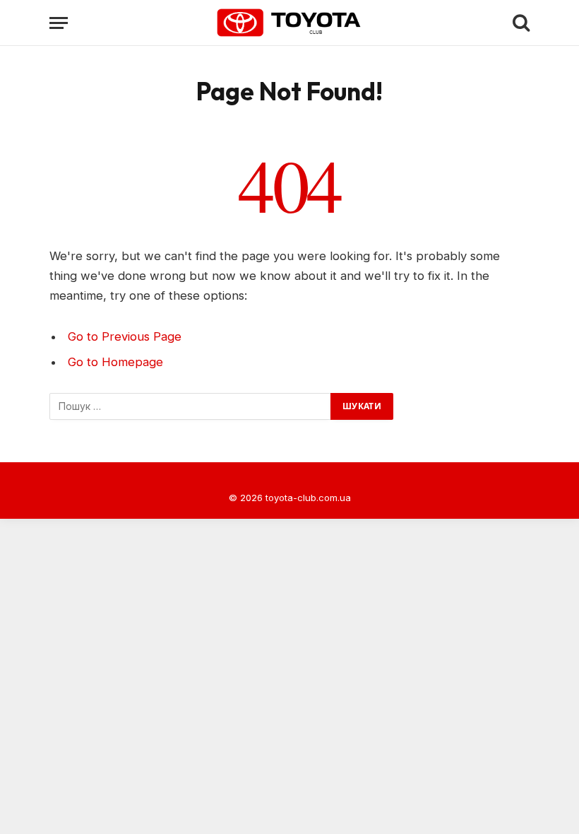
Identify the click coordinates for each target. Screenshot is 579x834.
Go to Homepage (115, 362)
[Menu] (58, 23)
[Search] (520, 23)
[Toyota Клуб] (290, 22)
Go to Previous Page (124, 336)
